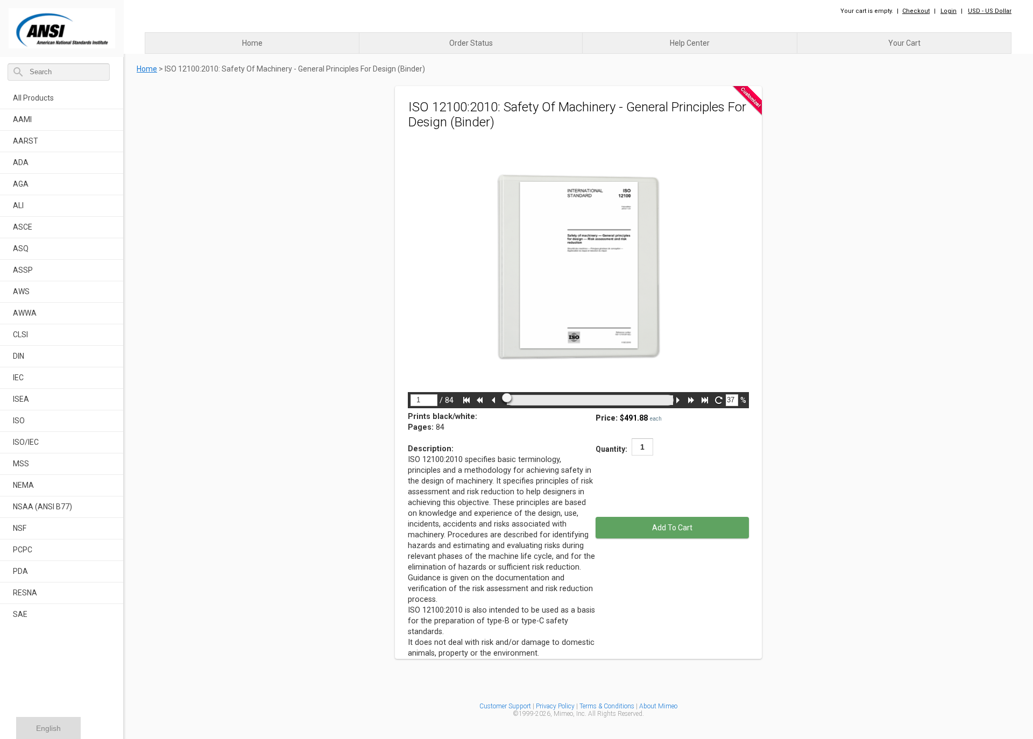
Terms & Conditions (606, 706)
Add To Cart (672, 527)
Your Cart (904, 43)
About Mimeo (658, 706)
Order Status (471, 43)
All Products (33, 98)
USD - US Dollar (989, 11)
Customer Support (505, 706)
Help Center (690, 43)
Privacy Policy (556, 706)
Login (948, 11)
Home (252, 43)
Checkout (916, 11)
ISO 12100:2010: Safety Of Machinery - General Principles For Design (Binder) (295, 69)
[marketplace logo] (62, 25)
